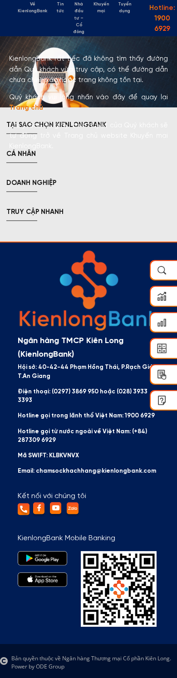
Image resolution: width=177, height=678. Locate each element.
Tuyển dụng (124, 8)
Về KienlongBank (32, 8)
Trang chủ (26, 107)
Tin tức (60, 8)
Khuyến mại (101, 8)
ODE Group (50, 666)
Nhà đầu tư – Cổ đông (78, 18)
